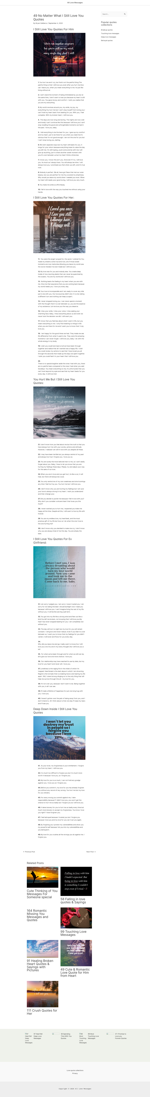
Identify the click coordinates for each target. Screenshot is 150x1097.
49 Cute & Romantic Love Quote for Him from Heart (75, 972)
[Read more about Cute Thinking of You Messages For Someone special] (42, 877)
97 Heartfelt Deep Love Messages (38, 1036)
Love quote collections (75, 1070)
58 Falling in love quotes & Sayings (73, 900)
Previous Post (29, 852)
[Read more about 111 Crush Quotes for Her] (42, 994)
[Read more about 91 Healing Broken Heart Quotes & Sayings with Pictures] (42, 949)
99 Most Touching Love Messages (93, 1036)
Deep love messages (108, 37)
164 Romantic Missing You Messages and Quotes (37, 915)
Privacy (75, 1073)
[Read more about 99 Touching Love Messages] (76, 918)
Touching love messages (110, 33)
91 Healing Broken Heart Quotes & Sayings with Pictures (40, 965)
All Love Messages (75, 3)
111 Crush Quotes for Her (42, 1012)
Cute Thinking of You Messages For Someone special (42, 894)
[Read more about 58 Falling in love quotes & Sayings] (76, 881)
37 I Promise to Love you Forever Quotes (120, 1036)
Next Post (91, 852)
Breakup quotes (107, 30)
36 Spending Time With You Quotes (66, 1036)
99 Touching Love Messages (73, 933)
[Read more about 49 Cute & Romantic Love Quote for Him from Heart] (76, 953)
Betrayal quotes (107, 40)
